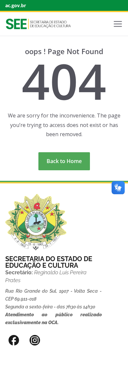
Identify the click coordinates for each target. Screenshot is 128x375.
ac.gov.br (15, 5)
